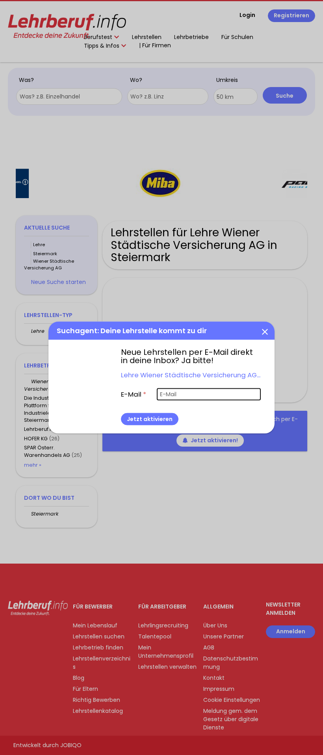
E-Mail (133, 394)
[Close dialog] (265, 331)
